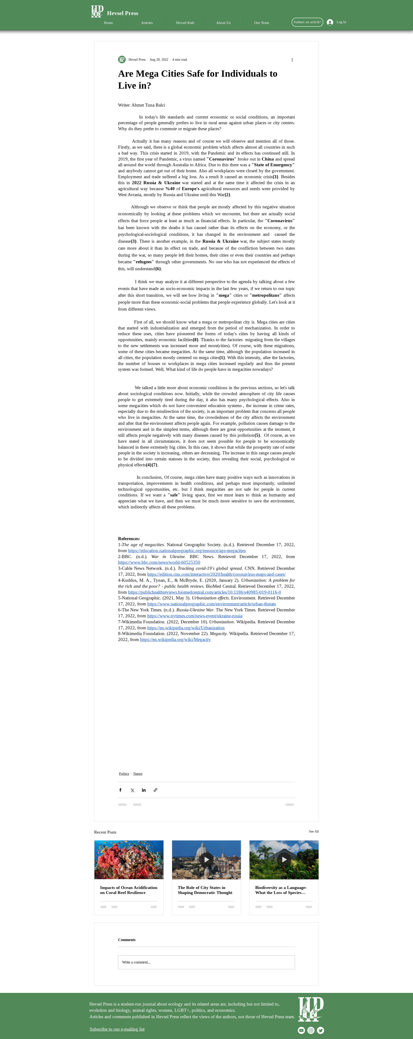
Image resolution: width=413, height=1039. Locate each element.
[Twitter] (320, 1030)
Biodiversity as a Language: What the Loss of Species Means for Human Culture (281, 890)
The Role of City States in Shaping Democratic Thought (205, 890)
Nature (137, 773)
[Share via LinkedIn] (143, 790)
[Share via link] (155, 790)
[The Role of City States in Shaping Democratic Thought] (206, 859)
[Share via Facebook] (120, 790)
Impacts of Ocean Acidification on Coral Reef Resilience (128, 890)
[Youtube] (301, 1030)
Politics (124, 773)
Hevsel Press (122, 13)
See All (314, 831)
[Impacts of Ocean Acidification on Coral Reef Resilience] (128, 859)
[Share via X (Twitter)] (132, 790)
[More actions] (292, 59)
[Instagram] (311, 1030)
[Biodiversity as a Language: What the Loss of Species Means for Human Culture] (284, 859)
